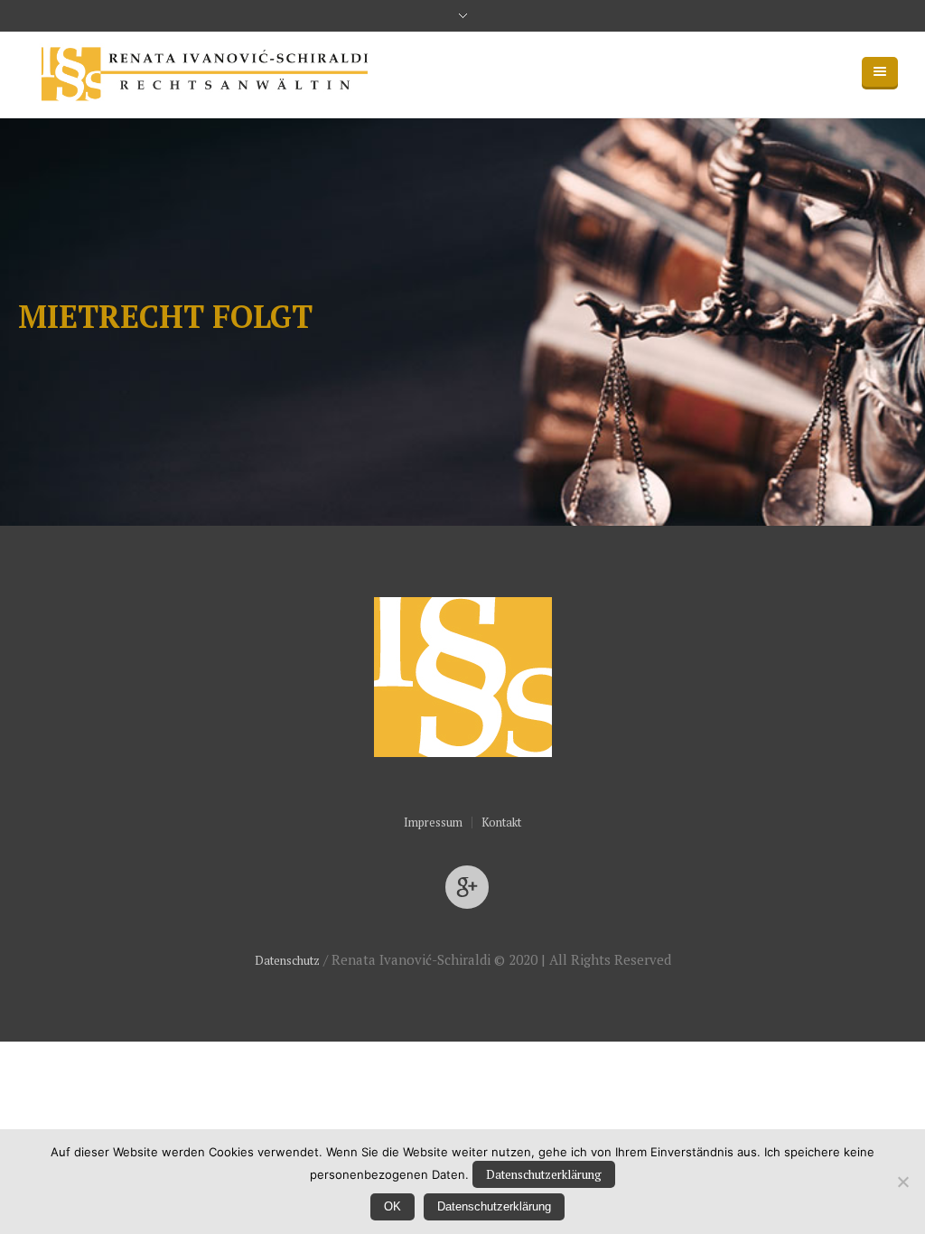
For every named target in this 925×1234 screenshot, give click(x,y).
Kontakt (501, 822)
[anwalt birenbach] (463, 677)
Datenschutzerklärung (544, 1174)
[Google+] (467, 888)
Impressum (433, 822)
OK (392, 1206)
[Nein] (902, 1182)
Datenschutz (287, 960)
